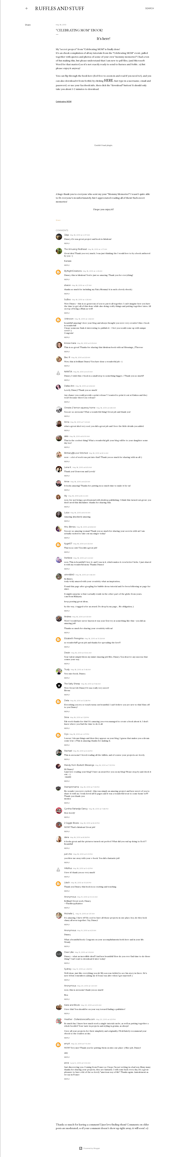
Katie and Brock (72, 1005)
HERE (108, 80)
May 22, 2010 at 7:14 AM (80, 1044)
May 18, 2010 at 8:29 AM (80, 482)
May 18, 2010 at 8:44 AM (78, 496)
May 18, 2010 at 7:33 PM (89, 787)
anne (66, 1063)
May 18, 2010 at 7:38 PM (98, 809)
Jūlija (66, 235)
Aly (65, 496)
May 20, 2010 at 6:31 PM (106, 1019)
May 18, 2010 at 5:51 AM (80, 357)
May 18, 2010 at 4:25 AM (92, 271)
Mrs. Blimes (70, 527)
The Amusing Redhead (75, 249)
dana (66, 837)
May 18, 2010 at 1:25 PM (79, 717)
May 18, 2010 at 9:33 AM (83, 544)
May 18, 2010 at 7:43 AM (80, 422)
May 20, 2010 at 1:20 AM (87, 986)
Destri (67, 652)
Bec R (67, 357)
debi (66, 436)
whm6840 (69, 574)
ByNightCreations (73, 271)
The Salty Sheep (72, 683)
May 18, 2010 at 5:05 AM (87, 343)
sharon (67, 285)
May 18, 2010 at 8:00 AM (80, 436)
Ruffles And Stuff (59, 8)
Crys (66, 734)
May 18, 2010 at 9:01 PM (83, 854)
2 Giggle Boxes (71, 823)
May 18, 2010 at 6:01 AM (83, 372)
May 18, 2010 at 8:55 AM (86, 527)
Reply (67, 243)
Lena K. (67, 467)
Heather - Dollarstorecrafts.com (79, 1019)
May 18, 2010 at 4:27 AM (81, 285)
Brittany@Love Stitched (76, 453)
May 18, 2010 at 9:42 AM (83, 558)
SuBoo (67, 299)
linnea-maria (70, 343)
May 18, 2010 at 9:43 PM (83, 868)
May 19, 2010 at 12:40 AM (87, 897)
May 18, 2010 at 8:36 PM (80, 837)
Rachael (68, 751)
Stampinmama (71, 787)
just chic (68, 854)
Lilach (67, 882)
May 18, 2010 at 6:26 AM (85, 386)
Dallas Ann (69, 386)
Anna (66, 422)
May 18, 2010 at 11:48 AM (81, 669)
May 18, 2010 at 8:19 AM (82, 467)
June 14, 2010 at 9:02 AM (80, 1063)
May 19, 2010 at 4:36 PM (82, 969)
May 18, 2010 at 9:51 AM (81, 617)
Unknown (69, 319)
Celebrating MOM (63, 101)
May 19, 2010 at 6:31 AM (86, 930)
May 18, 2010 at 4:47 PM (79, 734)
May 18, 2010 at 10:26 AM (95, 638)
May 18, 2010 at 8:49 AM (80, 513)
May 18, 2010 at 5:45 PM (82, 751)
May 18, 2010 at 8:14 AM (98, 453)
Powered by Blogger (91, 1148)
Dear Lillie (69, 952)
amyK (67, 1043)
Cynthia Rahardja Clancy (76, 808)
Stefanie (68, 558)
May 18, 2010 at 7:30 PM (105, 765)
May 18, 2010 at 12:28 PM (80, 701)
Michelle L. (69, 913)
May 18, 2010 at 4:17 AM (97, 249)
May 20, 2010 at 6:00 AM (91, 1005)
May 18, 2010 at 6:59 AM (106, 408)
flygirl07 (68, 543)
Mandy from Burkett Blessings (79, 765)
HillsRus (68, 868)
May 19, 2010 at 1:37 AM (85, 914)
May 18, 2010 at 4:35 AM (81, 300)
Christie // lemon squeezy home (79, 407)
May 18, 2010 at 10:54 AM (81, 653)
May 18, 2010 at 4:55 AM (84, 319)
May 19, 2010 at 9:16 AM (84, 952)
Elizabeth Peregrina (73, 638)
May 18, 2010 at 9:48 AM (85, 575)
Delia (66, 700)
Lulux (66, 512)
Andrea (67, 616)
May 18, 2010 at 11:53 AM (91, 684)
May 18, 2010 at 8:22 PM (90, 823)
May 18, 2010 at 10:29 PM (81, 883)
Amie (66, 481)
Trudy (67, 669)
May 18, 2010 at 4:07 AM (80, 235)
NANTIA (68, 371)
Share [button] (28, 25)
